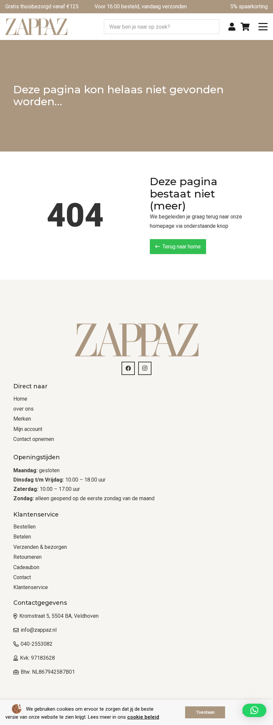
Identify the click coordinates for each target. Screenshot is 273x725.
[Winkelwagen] (245, 26)
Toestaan (205, 712)
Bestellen (24, 527)
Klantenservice (30, 587)
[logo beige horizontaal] (36, 26)
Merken (22, 419)
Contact (22, 577)
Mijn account (27, 429)
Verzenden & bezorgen (40, 547)
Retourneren (27, 557)
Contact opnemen (33, 439)
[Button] (232, 27)
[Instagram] (144, 368)
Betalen (22, 537)
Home (20, 399)
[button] (263, 26)
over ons (23, 409)
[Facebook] (128, 368)
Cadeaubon (26, 567)
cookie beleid (143, 717)
